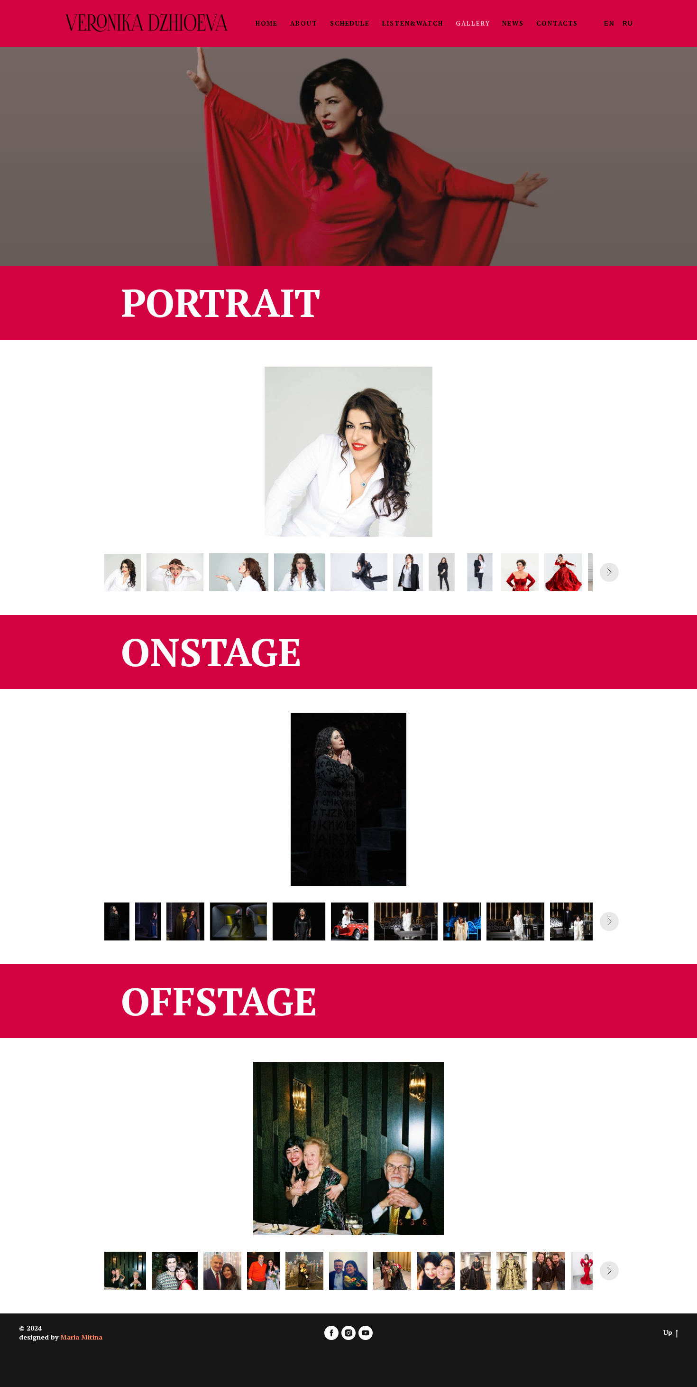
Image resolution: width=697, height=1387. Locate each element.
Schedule (350, 23)
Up (667, 1332)
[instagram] (348, 1333)
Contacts (557, 23)
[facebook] (331, 1333)
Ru (628, 23)
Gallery (473, 23)
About (304, 23)
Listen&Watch (412, 23)
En (609, 23)
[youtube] (365, 1333)
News (513, 23)
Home (267, 23)
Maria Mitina (81, 1336)
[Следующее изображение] (609, 572)
